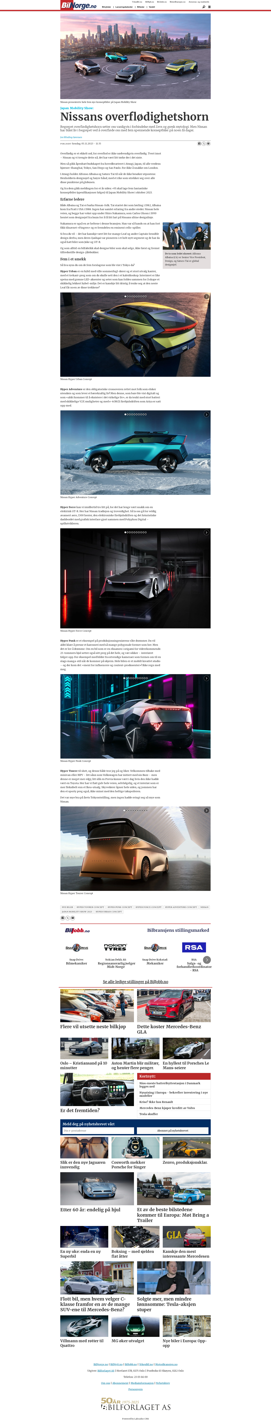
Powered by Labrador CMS (135, 1419)
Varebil (152, 7)
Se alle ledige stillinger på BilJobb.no (135, 981)
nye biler (67, 907)
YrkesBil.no (137, 2)
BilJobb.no (162, 2)
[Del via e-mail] (208, 144)
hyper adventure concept (181, 907)
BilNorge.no (101, 1364)
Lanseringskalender (124, 7)
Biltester (140, 7)
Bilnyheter (106, 7)
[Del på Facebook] (199, 144)
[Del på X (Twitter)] (204, 144)
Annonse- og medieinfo (199, 2)
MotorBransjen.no (177, 2)
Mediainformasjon (142, 1383)
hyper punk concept (120, 907)
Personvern (135, 1389)
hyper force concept (148, 907)
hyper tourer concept (90, 907)
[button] (64, 960)
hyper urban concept (109, 912)
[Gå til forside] (78, 5)
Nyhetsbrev (163, 1383)
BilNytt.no (149, 2)
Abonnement (120, 1383)
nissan (204, 907)
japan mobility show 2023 (77, 912)
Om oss (105, 1383)
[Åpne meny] (209, 7)
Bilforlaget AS (106, 1370)
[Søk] (204, 7)
